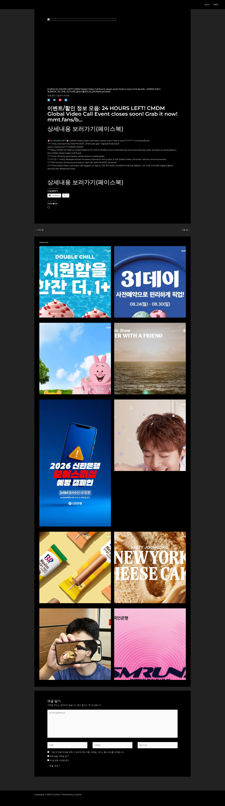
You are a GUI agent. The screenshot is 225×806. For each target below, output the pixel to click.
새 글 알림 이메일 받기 (59, 760)
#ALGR (50, 168)
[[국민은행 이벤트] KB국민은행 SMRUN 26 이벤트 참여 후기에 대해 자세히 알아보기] (150, 644)
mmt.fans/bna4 (142, 140)
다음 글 (186, 230)
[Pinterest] (60, 100)
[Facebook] (48, 100)
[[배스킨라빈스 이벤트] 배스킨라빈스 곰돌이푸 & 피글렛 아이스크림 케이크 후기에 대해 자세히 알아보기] (75, 358)
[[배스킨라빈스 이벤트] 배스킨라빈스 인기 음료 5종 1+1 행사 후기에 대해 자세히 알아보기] (75, 281)
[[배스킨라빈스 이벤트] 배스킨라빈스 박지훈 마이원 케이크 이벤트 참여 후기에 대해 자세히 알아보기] (150, 435)
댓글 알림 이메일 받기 (59, 756)
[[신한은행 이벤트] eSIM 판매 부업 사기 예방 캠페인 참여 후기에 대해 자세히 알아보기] (75, 463)
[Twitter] (54, 100)
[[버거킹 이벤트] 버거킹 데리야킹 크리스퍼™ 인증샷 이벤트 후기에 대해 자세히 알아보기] (75, 644)
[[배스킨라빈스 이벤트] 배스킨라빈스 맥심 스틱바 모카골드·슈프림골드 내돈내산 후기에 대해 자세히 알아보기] (75, 567)
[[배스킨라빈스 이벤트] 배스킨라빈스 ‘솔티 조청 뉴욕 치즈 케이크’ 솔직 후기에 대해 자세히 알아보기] (150, 567)
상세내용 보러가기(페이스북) (85, 128)
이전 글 (39, 230)
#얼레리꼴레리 (166, 165)
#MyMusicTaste (67, 168)
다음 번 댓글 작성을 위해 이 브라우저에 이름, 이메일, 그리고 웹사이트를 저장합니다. (87, 752)
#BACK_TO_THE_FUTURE (147, 165)
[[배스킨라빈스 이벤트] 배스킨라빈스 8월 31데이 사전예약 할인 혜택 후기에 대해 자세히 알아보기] (150, 281)
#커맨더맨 (128, 165)
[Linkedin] (66, 100)
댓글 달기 (51, 95)
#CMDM (120, 165)
